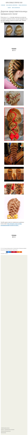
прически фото (15, 249)
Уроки (9, 7)
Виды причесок (23, 5)
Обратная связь (3, 432)
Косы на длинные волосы (8, 248)
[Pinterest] (14, 252)
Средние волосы (16, 248)
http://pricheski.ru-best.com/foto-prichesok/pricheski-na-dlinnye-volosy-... (11, 224)
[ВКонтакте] (8, 252)
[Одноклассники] (19, 252)
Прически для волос (8, 249)
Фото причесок (16, 7)
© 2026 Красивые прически (5, 427)
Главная (3, 5)
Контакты (2, 429)
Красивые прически (14, 2)
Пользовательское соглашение (9, 429)
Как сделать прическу (11, 5)
